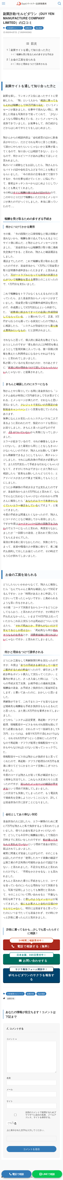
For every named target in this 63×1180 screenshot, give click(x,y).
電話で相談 (18, 1174)
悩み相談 (39, 28)
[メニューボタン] (3, 3)
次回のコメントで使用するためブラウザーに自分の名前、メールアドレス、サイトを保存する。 (40, 1114)
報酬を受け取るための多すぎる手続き (35, 54)
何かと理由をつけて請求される (31, 63)
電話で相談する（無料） (33, 943)
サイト (10, 1101)
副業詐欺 (28, 28)
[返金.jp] (31, 3)
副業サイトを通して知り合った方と (31, 50)
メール (10, 1089)
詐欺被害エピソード (14, 28)
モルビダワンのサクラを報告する (33, 974)
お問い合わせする (32, 958)
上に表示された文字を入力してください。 (26, 1130)
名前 (9, 1077)
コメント (12, 1038)
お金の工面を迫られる (23, 59)
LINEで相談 (48, 1174)
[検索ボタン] (59, 3)
